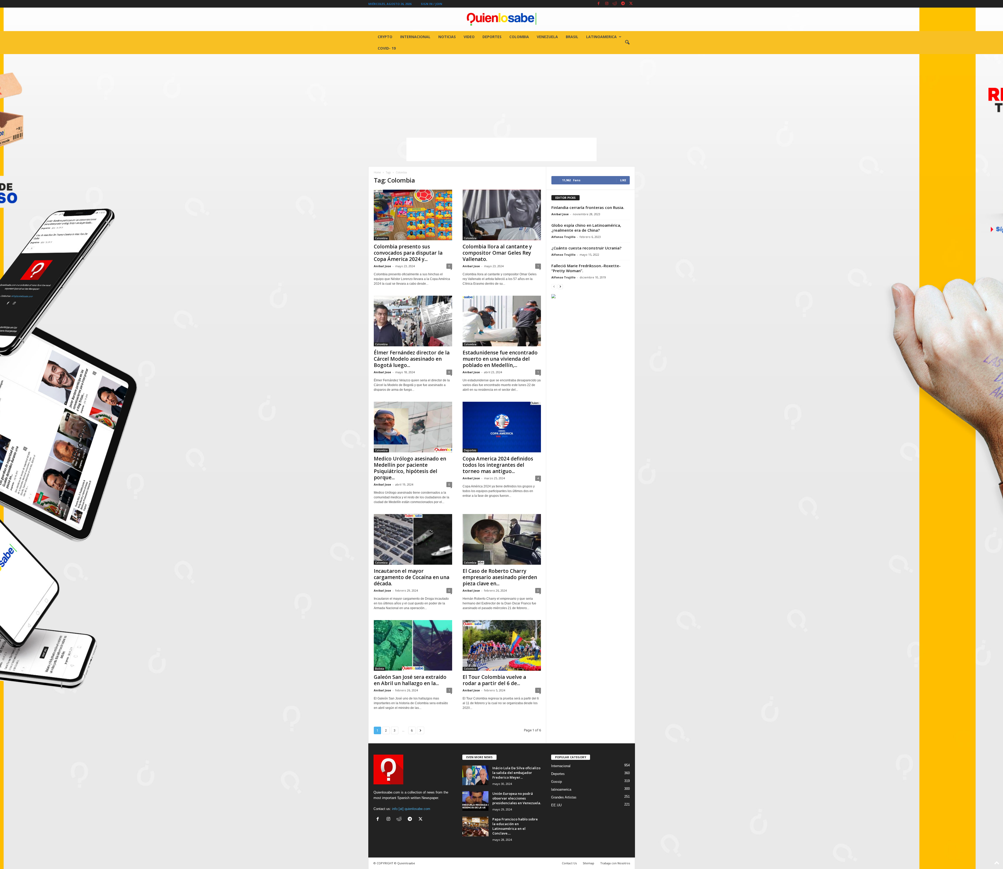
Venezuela (547, 36)
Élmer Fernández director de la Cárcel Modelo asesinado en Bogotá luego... (412, 359)
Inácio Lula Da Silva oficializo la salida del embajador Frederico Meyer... (516, 773)
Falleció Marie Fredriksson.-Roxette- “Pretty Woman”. (586, 268)
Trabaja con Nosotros (615, 863)
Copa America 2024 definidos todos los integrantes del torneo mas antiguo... (498, 465)
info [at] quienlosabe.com (411, 809)
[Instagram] (607, 4)
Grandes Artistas (563, 797)
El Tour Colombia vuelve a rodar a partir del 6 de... (494, 680)
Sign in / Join (431, 4)
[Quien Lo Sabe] (501, 19)
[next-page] (560, 286)
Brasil (572, 36)
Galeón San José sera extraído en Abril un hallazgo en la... (410, 680)
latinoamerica (601, 36)
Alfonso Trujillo (563, 237)
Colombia (519, 36)
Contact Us (569, 863)
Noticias (447, 36)
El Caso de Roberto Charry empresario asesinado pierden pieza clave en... (500, 577)
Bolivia (379, 668)
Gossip (556, 782)
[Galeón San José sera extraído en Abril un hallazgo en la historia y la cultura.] (413, 645)
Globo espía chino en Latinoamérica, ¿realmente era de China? (586, 228)
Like (623, 180)
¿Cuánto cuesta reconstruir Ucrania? (586, 247)
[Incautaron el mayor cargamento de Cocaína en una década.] (413, 539)
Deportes (491, 36)
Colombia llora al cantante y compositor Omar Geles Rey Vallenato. (497, 253)
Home (377, 172)
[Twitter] (631, 4)
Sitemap (588, 863)
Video (469, 36)
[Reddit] (615, 4)
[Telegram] (623, 4)
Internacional (415, 36)
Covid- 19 (387, 48)
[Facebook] (599, 4)
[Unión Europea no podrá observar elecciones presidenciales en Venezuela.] (475, 801)
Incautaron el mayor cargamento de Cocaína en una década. (411, 577)
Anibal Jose (382, 266)
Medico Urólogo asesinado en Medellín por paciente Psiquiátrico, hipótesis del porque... (410, 468)
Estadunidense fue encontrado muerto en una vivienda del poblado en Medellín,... (500, 359)
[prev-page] (554, 286)
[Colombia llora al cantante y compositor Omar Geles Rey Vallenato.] (502, 215)
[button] (627, 42)
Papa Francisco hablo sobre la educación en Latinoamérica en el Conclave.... (515, 826)
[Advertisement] (501, 93)
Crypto (385, 36)
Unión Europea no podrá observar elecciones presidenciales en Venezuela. (516, 798)
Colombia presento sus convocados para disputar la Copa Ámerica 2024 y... (408, 253)
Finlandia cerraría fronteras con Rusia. (587, 207)
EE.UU (556, 805)
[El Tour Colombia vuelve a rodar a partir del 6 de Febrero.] (502, 645)
